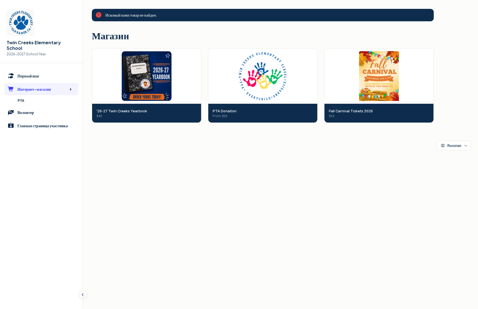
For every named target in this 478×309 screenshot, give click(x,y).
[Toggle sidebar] (83, 294)
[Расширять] (70, 89)
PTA (21, 100)
